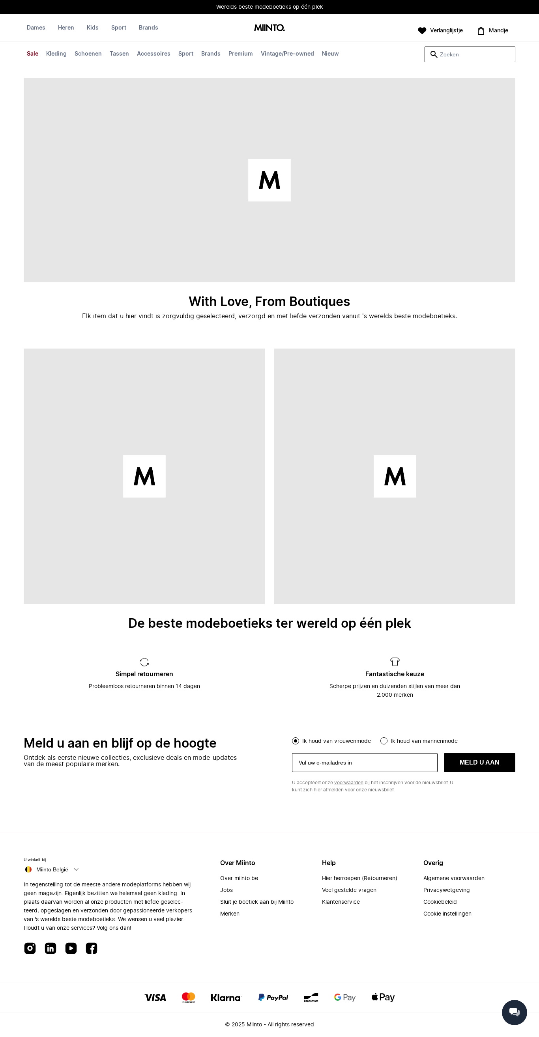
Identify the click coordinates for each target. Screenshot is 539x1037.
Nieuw (330, 54)
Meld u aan (480, 762)
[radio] (295, 740)
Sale (32, 54)
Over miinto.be (239, 878)
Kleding (56, 54)
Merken (230, 914)
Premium (240, 54)
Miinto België (52, 869)
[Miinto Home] (269, 28)
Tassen (119, 54)
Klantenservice (341, 902)
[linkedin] (50, 949)
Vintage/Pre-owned (287, 54)
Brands (211, 54)
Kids (93, 28)
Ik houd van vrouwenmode (336, 741)
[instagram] (30, 949)
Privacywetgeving (446, 890)
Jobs (226, 890)
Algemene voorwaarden (454, 878)
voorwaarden (348, 782)
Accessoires (153, 54)
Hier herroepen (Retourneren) (359, 878)
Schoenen (88, 54)
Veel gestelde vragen (349, 890)
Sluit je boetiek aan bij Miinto (257, 902)
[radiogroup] (403, 740)
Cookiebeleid (440, 902)
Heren (66, 28)
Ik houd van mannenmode (424, 741)
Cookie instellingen (447, 914)
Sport (185, 54)
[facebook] (91, 949)
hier (318, 789)
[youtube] (71, 949)
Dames (36, 28)
